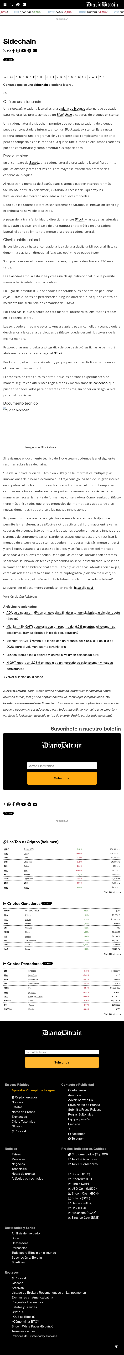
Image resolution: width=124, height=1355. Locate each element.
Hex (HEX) (78, 1208)
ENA (6, 875)
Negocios (18, 1164)
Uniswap (28, 928)
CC (5, 1005)
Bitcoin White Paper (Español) (32, 1326)
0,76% (16, 12)
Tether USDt (29, 849)
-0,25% (47, 12)
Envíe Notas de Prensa (84, 1105)
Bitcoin (26, 853)
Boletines (18, 1262)
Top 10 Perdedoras (84, 1164)
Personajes (19, 1248)
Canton (31, 1005)
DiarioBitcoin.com (112, 892)
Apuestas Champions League (33, 1090)
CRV (6, 996)
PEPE (6, 988)
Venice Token (33, 984)
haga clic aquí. (83, 588)
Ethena (27, 875)
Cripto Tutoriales (23, 1121)
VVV (5, 984)
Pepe (30, 988)
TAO (6, 992)
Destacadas (20, 1243)
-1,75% (82, 12)
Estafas (17, 1107)
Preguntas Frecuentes (27, 1302)
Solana (26, 866)
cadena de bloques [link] (72, 108)
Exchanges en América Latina (32, 1297)
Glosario (17, 1126)
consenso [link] (100, 383)
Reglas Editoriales (80, 1114)
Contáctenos (77, 1090)
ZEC (96, 12)
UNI (5, 928)
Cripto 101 (18, 1312)
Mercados (19, 1159)
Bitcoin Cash (33, 980)
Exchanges (19, 1117)
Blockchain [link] (64, 115)
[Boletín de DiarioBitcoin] (36, 50)
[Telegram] (30, 50)
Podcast (20, 1131)
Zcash (26, 887)
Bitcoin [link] (34, 162)
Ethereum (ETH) (82, 1179)
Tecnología (19, 1169)
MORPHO (8, 1009)
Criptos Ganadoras (23, 903)
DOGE (62, 12)
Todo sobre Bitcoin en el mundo (34, 1253)
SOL (5, 866)
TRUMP (7, 911)
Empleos (74, 1124)
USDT (6, 849)
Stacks (28, 919)
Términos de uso (23, 1331)
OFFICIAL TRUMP (32, 911)
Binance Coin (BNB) (85, 1217)
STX (6, 919)
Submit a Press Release (85, 1109)
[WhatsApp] (9, 50)
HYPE (31, 12)
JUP (5, 936)
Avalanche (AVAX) (83, 1213)
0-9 (12, 77)
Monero (28, 924)
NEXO (6, 932)
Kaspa (27, 949)
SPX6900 (32, 971)
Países (16, 1154)
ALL (6, 77)
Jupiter (28, 936)
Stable (30, 1001)
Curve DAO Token (35, 996)
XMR (6, 924)
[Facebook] (14, 50)
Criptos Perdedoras (23, 963)
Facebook (78, 1134)
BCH (6, 980)
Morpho (31, 1009)
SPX (5, 971)
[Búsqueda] (13, 4)
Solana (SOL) (80, 1198)
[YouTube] (24, 50)
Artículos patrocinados (27, 1178)
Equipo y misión (79, 1119)
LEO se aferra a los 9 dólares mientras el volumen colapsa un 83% (52, 655)
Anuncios (74, 1095)
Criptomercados (26, 1097)
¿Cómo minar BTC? (25, 1321)
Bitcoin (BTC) (80, 1174)
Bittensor (32, 992)
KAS (6, 949)
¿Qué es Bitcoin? (24, 1317)
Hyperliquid (28, 879)
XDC (6, 941)
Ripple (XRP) (80, 1184)
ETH (6, 862)
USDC (6, 858)
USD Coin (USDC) (84, 1189)
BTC (6, 853)
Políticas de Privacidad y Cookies (34, 1336)
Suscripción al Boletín (27, 1257)
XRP (6, 870)
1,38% (112, 12)
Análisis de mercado (26, 1233)
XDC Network (30, 941)
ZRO (6, 975)
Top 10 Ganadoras (84, 1159)
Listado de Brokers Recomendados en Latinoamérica (49, 1292)
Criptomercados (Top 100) (89, 1154)
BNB (6, 883)
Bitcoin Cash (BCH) (85, 1193)
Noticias (17, 1102)
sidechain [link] (41, 85)
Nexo (27, 932)
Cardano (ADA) (82, 1203)
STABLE (7, 1001)
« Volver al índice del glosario (23, 677)
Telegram (77, 1138)
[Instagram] (18, 50)
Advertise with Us (80, 1100)
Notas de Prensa (23, 1112)
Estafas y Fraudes (24, 1307)
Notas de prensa (23, 1174)
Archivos (18, 1288)
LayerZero (32, 975)
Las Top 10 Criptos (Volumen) (32, 842)
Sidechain (19, 41)
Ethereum (28, 862)
